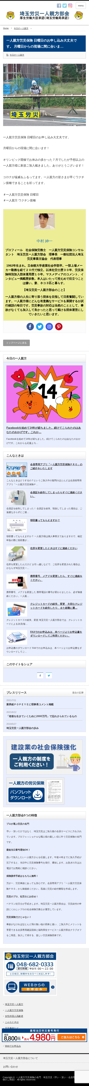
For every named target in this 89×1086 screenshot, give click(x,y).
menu (81, 5)
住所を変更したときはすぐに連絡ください (53, 548)
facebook (59, 5)
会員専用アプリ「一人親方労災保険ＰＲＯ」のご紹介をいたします (56, 466)
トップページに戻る (16, 343)
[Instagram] (49, 326)
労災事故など (12, 1028)
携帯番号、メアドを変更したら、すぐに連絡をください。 (56, 578)
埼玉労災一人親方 (14, 1004)
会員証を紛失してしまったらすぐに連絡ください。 (56, 494)
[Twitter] (39, 326)
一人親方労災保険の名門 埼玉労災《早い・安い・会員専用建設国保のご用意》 (43, 1078)
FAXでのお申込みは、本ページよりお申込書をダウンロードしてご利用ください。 (56, 634)
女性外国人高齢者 (14, 1016)
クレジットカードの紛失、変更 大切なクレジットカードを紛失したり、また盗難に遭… (56, 605)
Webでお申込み (13, 1046)
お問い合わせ (10, 1066)
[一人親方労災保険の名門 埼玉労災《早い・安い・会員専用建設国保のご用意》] (44, 16)
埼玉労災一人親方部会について (20, 1058)
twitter (64, 5)
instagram (70, 5)
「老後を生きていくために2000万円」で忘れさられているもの (41, 716)
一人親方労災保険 (14, 1010)
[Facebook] (30, 326)
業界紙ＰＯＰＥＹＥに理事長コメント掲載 (30, 704)
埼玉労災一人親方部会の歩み (22, 728)
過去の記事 (78, 692)
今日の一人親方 (17, 55)
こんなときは (12, 1022)
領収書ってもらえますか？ (45, 520)
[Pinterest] (59, 326)
